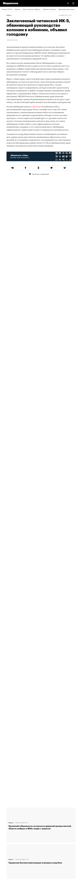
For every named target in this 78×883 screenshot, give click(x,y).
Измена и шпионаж (49, 9)
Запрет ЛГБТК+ (7, 9)
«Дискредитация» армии (66, 9)
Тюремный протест (12, 40)
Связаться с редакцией (40, 174)
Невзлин (18, 9)
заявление (36, 107)
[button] (73, 3)
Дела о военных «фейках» (31, 9)
